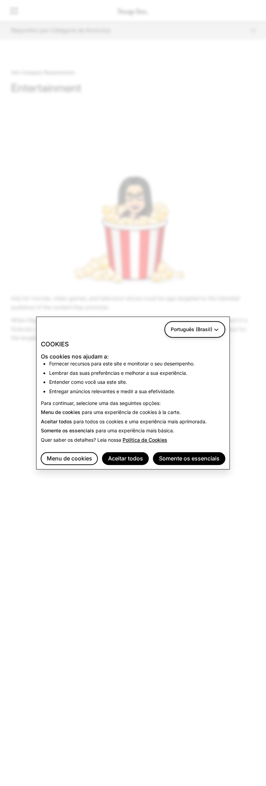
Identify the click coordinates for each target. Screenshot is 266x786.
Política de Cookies (145, 440)
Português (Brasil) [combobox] (191, 329)
